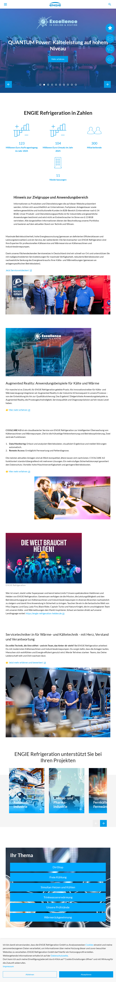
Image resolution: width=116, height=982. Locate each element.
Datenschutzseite (59, 955)
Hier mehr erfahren (19, 471)
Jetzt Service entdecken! (19, 270)
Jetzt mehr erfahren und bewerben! (27, 662)
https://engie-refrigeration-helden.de (45, 613)
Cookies (89, 944)
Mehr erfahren (57, 59)
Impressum (8, 966)
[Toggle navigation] (5, 4)
